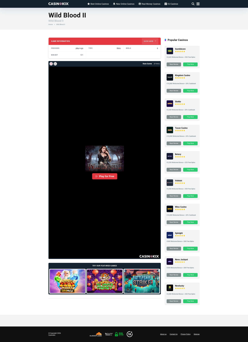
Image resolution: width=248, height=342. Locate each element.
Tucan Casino (181, 128)
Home (50, 24)
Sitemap (197, 334)
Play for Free (106, 176)
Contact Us (173, 334)
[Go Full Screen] (55, 63)
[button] (104, 159)
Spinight (179, 233)
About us (163, 334)
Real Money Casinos (151, 4)
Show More (149, 41)
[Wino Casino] (170, 211)
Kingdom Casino (182, 75)
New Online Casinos (125, 4)
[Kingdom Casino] (170, 80)
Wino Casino (181, 207)
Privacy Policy (186, 334)
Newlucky (179, 286)
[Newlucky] (170, 290)
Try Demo (67, 281)
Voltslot (178, 180)
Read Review (174, 64)
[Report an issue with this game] (51, 63)
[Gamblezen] (170, 53)
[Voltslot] (170, 185)
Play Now (190, 64)
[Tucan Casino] (170, 132)
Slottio (178, 101)
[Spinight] (170, 237)
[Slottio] (170, 106)
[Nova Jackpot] (170, 264)
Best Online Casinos (100, 4)
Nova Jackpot (181, 259)
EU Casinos (173, 4)
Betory (178, 154)
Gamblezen (180, 49)
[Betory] (170, 159)
